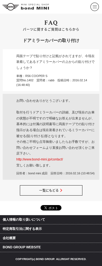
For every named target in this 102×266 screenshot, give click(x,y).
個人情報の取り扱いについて (24, 219)
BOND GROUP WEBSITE (22, 247)
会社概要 (9, 238)
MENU (94, 3)
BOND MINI (26, 7)
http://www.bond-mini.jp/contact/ (39, 159)
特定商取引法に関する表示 (22, 229)
